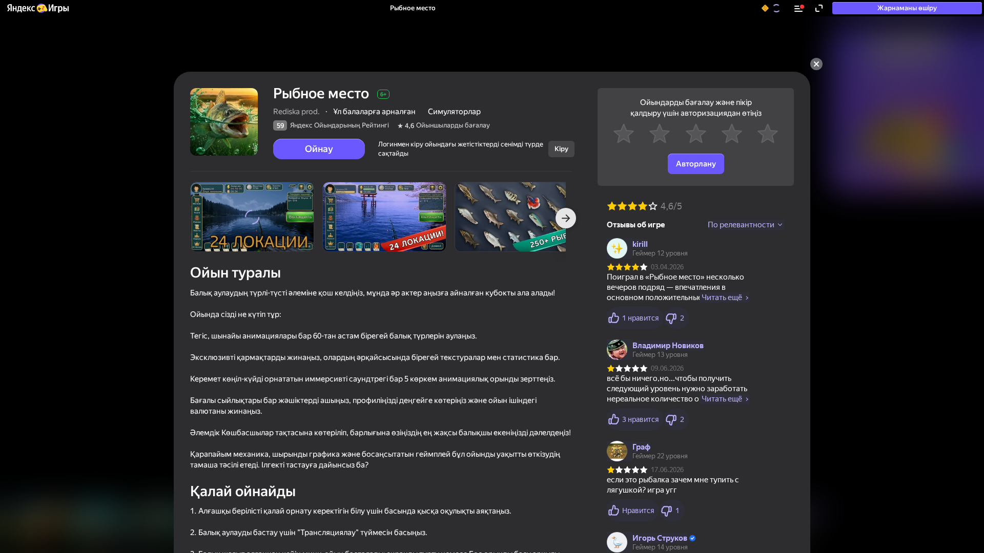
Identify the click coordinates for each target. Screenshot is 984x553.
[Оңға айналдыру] (566, 218)
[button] (37, 8)
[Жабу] (816, 64)
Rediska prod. (296, 111)
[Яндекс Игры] (37, 8)
